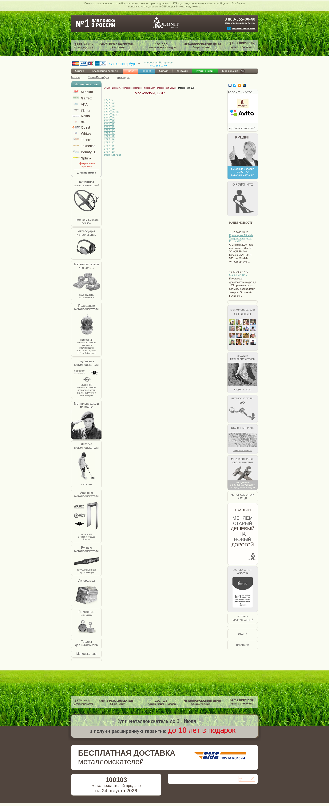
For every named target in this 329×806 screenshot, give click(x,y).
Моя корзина (230, 70)
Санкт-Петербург (98, 77)
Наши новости (241, 222)
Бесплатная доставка (105, 70)
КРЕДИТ (242, 137)
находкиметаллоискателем (242, 358)
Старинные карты (112, 88)
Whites (85, 133)
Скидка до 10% (238, 275)
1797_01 (109, 99)
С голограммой (86, 172)
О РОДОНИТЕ (242, 184)
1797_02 (109, 102)
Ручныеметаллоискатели (86, 549)
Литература (86, 580)
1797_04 (109, 108)
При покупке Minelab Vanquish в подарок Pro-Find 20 (241, 238)
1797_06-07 (111, 115)
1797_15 (109, 136)
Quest (85, 127)
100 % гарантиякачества (242, 572)
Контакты (182, 70)
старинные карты (242, 428)
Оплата (163, 70)
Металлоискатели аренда (242, 497)
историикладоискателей (242, 618)
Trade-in (243, 510)
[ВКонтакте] (230, 85)
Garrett (86, 98)
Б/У (243, 402)
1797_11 (109, 124)
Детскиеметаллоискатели (86, 446)
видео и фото (242, 389)
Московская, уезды (166, 88)
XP (82, 122)
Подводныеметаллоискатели (86, 307)
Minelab (86, 92)
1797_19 (109, 148)
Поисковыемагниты (86, 613)
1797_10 (109, 121)
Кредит (146, 70)
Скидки (79, 70)
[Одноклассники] (240, 85)
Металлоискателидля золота (86, 266)
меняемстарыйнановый (242, 531)
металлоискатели (242, 309)
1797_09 (109, 118)
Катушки (86, 182)
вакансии (242, 645)
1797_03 (109, 105)
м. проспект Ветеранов (158, 62)
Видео (130, 70)
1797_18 (109, 145)
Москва (75, 77)
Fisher (85, 111)
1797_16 (109, 139)
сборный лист (112, 154)
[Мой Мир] (244, 85)
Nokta (85, 116)
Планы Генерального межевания (139, 88)
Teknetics (87, 146)
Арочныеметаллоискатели (86, 494)
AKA (84, 104)
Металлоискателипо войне (86, 405)
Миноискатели (86, 653)
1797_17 (109, 142)
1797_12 (109, 127)
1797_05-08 (111, 112)
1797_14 (109, 133)
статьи (242, 634)
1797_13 (109, 130)
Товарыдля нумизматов (86, 643)
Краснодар (123, 77)
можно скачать (242, 450)
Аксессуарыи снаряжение (86, 233)
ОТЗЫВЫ (242, 314)
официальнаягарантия (86, 165)
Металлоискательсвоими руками (242, 461)
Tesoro (85, 140)
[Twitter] (235, 85)
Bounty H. (88, 152)
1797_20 (109, 151)
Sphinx (85, 158)
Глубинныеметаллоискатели (86, 363)
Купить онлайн (205, 70)
